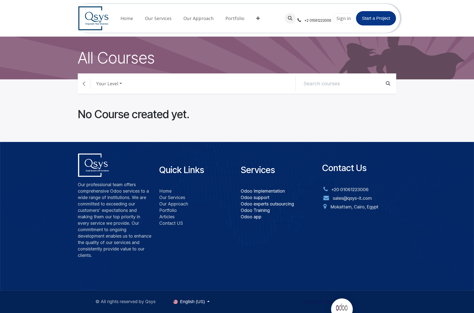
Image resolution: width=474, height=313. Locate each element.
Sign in (343, 18)
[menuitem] (127, 18)
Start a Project (376, 18)
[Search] (388, 83)
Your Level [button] (107, 84)
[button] (290, 18)
